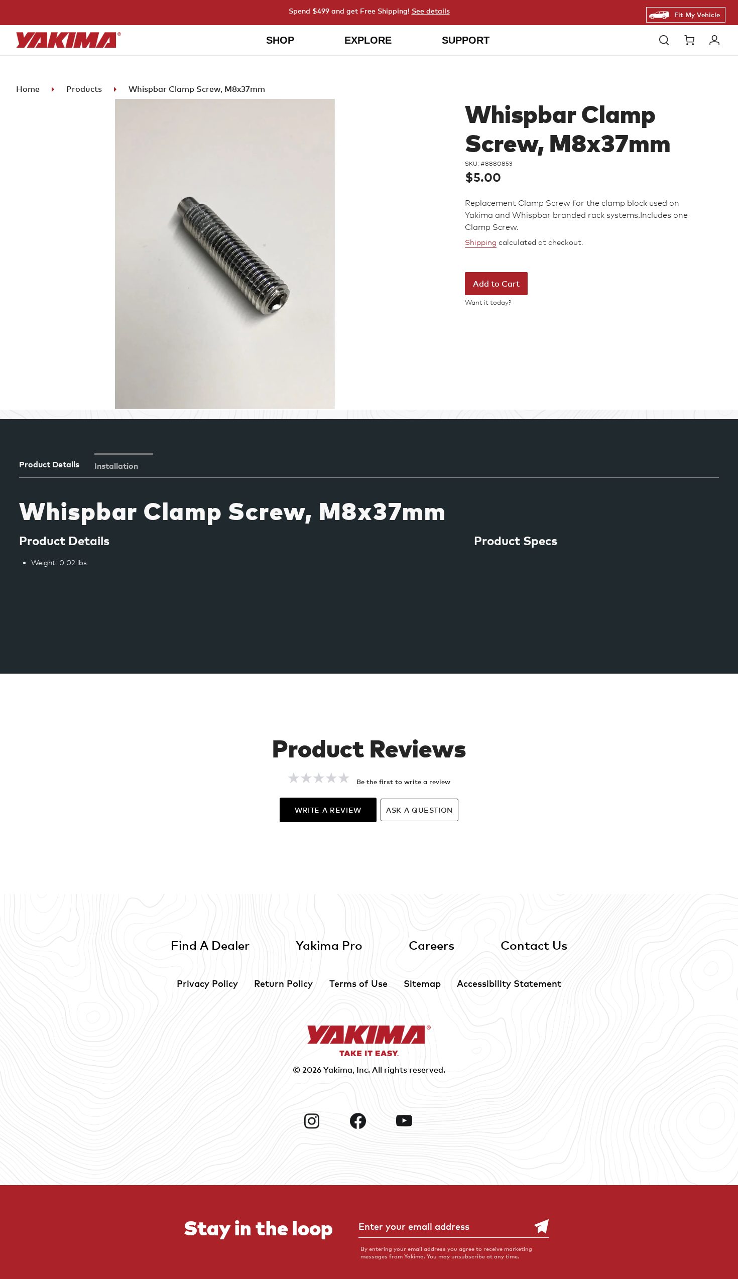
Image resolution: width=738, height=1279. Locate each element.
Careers (431, 945)
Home (28, 89)
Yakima (337, 1070)
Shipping (481, 242)
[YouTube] (415, 1121)
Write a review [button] (328, 810)
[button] (666, 40)
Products (84, 89)
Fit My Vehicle (697, 15)
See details (431, 11)
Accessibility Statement (509, 983)
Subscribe (536, 1226)
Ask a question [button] (419, 810)
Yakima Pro (329, 945)
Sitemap (422, 983)
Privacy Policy (207, 983)
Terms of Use (358, 983)
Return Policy (283, 983)
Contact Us (534, 945)
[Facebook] (369, 1121)
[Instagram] (323, 1121)
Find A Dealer (210, 945)
